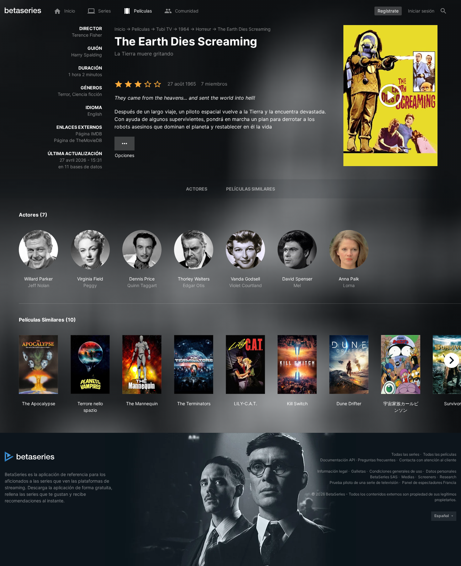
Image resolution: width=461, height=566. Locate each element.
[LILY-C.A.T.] (245, 364)
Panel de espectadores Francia (429, 482)
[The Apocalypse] (38, 364)
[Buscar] (443, 11)
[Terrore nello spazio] (90, 364)
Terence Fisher (87, 35)
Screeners (427, 476)
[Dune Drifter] (348, 364)
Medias (407, 476)
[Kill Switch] (297, 364)
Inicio (119, 29)
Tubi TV (164, 29)
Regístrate (388, 10)
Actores (196, 188)
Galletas (358, 471)
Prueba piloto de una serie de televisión (364, 482)
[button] (38, 259)
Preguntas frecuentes (376, 460)
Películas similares (250, 188)
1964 (183, 29)
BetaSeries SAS (384, 476)
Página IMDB (89, 133)
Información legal (332, 471)
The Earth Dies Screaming (244, 29)
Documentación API (337, 460)
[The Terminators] (193, 364)
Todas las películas (439, 454)
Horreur (203, 29)
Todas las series (405, 454)
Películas (141, 29)
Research (448, 476)
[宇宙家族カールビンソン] (400, 364)
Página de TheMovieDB (78, 140)
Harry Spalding (86, 54)
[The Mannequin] (142, 364)
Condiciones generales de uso (395, 471)
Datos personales (441, 471)
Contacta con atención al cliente (427, 460)
